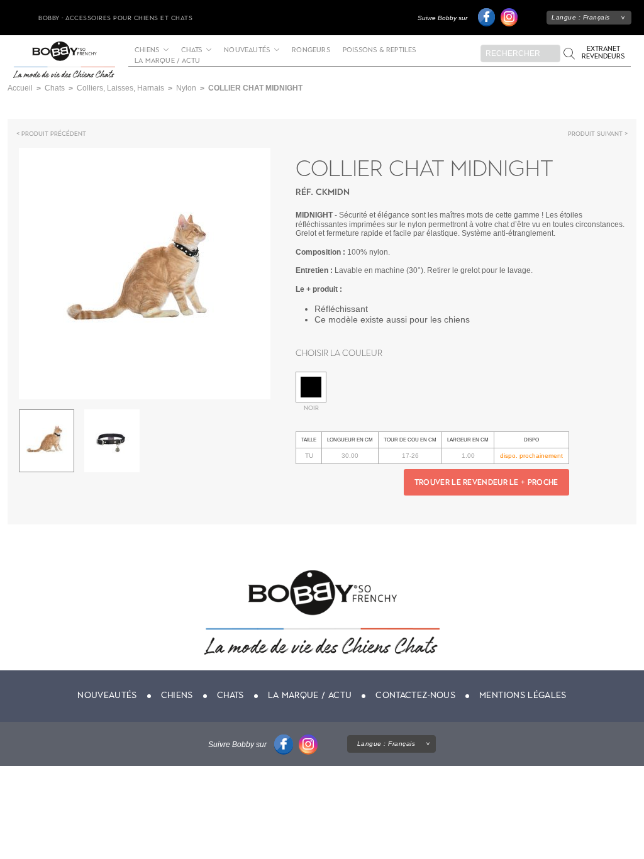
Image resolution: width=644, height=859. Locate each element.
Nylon (186, 88)
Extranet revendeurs (603, 52)
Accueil (20, 88)
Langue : (581, 17)
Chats (191, 50)
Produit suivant (595, 134)
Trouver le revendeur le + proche (486, 482)
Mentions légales (523, 695)
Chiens (147, 50)
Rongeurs (311, 50)
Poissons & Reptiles (379, 50)
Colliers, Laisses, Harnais (120, 88)
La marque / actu (167, 61)
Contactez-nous (415, 695)
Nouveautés (247, 50)
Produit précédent (53, 134)
